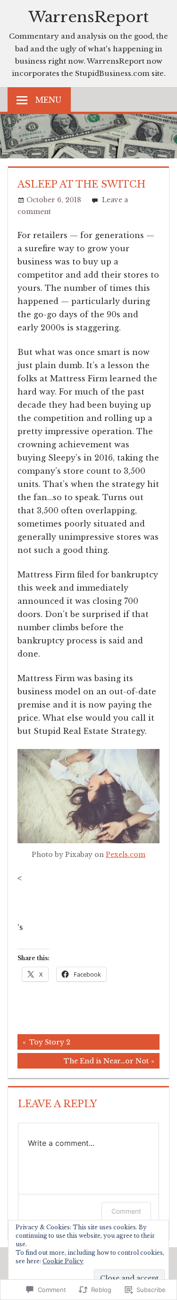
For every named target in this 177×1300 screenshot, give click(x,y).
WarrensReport (88, 17)
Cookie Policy (63, 1261)
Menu (48, 100)
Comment (126, 1211)
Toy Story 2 (43, 1043)
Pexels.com (125, 854)
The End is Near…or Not (83, 1062)
